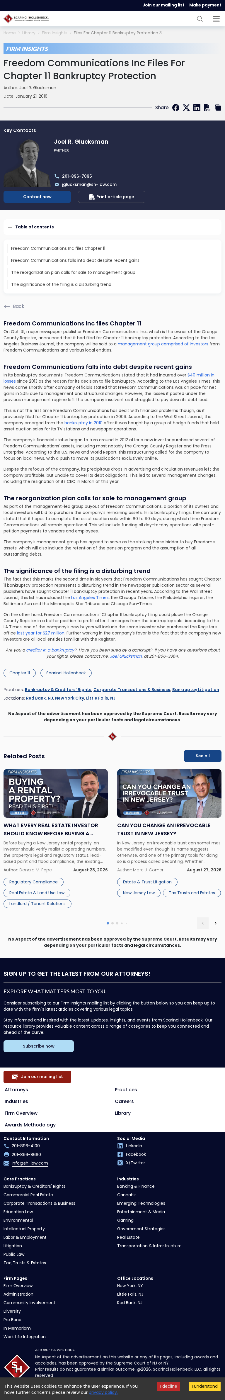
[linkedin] (196, 107)
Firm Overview (21, 1113)
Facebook (136, 1154)
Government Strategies (141, 1229)
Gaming (125, 1220)
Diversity (12, 1311)
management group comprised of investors (163, 344)
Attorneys (16, 1089)
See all (203, 756)
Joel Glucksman (126, 656)
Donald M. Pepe (35, 870)
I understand (205, 1386)
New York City (69, 698)
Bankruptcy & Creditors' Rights (58, 690)
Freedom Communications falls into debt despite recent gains (75, 260)
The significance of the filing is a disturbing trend (61, 284)
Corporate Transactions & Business (131, 690)
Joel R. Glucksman (37, 88)
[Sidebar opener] (216, 18)
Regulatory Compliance (33, 882)
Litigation (13, 1246)
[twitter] (186, 107)
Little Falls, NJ (100, 698)
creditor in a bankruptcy (50, 650)
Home (10, 33)
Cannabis (127, 1195)
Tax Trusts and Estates (192, 893)
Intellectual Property (24, 1229)
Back (18, 306)
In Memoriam (17, 1328)
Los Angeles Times (90, 597)
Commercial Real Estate (28, 1195)
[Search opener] (200, 18)
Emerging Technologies (141, 1203)
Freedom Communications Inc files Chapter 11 (58, 248)
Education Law (18, 1212)
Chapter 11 (19, 673)
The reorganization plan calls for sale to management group (73, 272)
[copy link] (217, 107)
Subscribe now (38, 1046)
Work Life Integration (25, 1337)
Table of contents (34, 227)
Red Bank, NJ (39, 698)
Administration (18, 1294)
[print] (207, 107)
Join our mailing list (164, 5)
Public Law (14, 1254)
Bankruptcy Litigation (195, 690)
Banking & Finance (136, 1186)
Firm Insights (54, 33)
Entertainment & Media (141, 1212)
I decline (168, 1386)
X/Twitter (135, 1163)
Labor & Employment (25, 1237)
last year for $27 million (40, 633)
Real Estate (128, 1237)
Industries (16, 1101)
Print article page (115, 197)
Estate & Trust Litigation (147, 882)
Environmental (18, 1220)
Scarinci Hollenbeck (66, 673)
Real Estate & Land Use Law (36, 893)
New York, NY (130, 1286)
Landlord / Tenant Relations (37, 904)
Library (28, 33)
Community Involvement (29, 1303)
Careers (124, 1101)
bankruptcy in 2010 (83, 423)
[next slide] (215, 923)
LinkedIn (134, 1146)
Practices (126, 1089)
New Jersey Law (139, 893)
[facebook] (175, 107)
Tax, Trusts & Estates (25, 1263)
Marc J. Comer (148, 870)
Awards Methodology (30, 1124)
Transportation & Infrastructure (149, 1246)
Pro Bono (12, 1320)
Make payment (205, 5)
